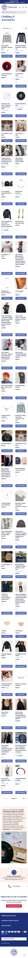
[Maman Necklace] (7, 435)
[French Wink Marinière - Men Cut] (7, 770)
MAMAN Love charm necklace (6, 291)
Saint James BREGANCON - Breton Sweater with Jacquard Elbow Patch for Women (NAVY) (5, 472)
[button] (22, 7)
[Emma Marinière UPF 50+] (21, 377)
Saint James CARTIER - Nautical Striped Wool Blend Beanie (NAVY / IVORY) (20, 535)
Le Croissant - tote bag (6, 134)
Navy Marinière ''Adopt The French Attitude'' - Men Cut (20, 567)
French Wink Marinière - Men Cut (5, 780)
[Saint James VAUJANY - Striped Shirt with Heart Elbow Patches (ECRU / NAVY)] (7, 344)
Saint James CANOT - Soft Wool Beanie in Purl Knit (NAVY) (20, 318)
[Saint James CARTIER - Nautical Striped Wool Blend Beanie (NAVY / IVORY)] (21, 523)
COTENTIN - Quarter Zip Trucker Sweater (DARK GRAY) (6, 597)
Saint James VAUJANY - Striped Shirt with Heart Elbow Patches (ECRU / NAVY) (6, 356)
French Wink (7, 943)
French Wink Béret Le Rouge (6, 74)
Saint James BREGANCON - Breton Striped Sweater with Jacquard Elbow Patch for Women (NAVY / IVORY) (20, 259)
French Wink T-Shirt (19, 74)
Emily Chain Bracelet (18, 192)
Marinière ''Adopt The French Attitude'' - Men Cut (20, 418)
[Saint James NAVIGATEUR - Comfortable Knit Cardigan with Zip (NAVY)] (21, 704)
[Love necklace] (21, 283)
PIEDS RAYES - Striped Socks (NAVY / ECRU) (19, 159)
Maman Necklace (6, 443)
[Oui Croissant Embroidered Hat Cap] (7, 183)
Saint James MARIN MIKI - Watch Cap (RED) (7, 387)
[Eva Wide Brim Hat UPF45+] (21, 646)
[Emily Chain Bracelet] (21, 183)
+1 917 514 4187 (16, 886)
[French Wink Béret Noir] (21, 96)
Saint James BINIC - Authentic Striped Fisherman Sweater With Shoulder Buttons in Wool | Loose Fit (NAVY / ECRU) (7, 321)
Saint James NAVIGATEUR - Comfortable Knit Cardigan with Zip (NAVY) (20, 715)
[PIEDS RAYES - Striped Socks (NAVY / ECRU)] (21, 150)
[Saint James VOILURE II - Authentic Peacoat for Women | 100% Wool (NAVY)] (7, 737)
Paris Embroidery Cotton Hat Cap (20, 469)
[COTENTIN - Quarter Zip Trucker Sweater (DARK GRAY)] (7, 586)
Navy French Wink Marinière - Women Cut (20, 47)
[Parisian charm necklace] (7, 407)
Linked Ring (18, 631)
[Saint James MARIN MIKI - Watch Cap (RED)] (7, 377)
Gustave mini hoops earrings (19, 222)
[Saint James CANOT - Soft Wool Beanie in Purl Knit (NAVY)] (21, 308)
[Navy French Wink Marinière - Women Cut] (21, 38)
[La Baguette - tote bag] (21, 435)
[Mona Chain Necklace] (7, 704)
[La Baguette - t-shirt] (7, 246)
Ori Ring (3, 631)
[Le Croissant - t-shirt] (21, 125)
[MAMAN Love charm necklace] (7, 283)
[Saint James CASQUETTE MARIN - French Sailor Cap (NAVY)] (21, 344)
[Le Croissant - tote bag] (7, 125)
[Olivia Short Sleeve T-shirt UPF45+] (7, 676)
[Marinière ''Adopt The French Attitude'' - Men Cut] (21, 407)
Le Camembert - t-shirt (6, 565)
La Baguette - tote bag (20, 444)
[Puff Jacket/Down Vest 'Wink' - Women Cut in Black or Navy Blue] (7, 213)
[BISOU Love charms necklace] (21, 676)
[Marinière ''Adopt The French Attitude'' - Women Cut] (21, 495)
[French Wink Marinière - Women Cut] (7, 38)
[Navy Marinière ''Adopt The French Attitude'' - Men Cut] (21, 556)
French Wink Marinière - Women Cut (6, 47)
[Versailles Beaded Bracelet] (21, 770)
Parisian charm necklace (5, 416)
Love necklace (19, 291)
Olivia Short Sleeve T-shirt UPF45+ (6, 684)
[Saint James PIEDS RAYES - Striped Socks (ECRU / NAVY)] (7, 523)
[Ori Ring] (7, 623)
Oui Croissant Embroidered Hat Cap (6, 193)
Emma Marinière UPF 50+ (20, 386)
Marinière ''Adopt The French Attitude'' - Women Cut (20, 505)
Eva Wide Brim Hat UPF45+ (20, 654)
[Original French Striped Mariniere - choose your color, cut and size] (7, 150)
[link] (5, 798)
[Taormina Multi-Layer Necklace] (7, 495)
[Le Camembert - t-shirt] (7, 556)
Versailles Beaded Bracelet (20, 779)
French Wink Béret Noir (20, 104)
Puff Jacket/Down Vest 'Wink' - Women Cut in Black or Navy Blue (6, 224)
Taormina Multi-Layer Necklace (6, 504)
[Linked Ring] (21, 623)
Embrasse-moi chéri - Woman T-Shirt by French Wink (6, 106)
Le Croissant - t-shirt (20, 134)
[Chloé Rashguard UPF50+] (7, 646)
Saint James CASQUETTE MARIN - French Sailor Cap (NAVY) (20, 355)
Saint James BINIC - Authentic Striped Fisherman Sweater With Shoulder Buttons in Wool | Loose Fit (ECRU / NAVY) (21, 599)
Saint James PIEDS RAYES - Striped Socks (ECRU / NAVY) (6, 534)
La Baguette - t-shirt (6, 255)
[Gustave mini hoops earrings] (21, 213)
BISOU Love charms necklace (20, 684)
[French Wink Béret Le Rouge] (7, 66)
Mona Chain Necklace (4, 713)
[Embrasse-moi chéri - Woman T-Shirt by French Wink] (7, 96)
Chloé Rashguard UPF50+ (6, 654)
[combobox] (14, 12)
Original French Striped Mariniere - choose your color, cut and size (6, 160)
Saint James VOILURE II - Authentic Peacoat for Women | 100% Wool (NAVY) (6, 749)
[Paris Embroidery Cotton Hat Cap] (21, 460)
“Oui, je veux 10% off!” (14, 906)
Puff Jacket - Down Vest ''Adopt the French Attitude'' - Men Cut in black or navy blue (20, 749)
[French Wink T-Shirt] (21, 66)
